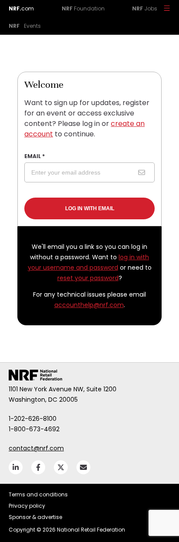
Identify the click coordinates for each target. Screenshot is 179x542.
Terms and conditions (38, 494)
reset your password (88, 278)
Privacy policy (27, 505)
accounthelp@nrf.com (89, 305)
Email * (34, 156)
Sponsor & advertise (35, 517)
